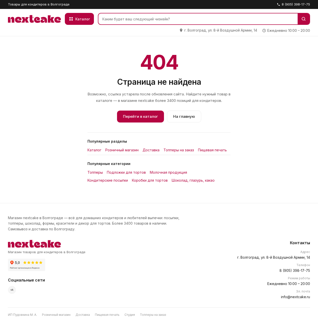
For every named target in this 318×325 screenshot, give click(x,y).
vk (11, 289)
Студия (129, 315)
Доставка (151, 150)
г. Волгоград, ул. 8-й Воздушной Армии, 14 (273, 257)
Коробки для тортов (150, 180)
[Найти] (304, 18)
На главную (184, 116)
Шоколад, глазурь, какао (193, 180)
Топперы (95, 172)
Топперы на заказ (178, 150)
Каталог (94, 150)
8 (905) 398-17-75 (296, 4)
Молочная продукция (168, 172)
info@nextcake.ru (295, 297)
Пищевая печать (212, 150)
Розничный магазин (122, 150)
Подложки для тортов (126, 172)
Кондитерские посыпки (107, 180)
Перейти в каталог (140, 116)
